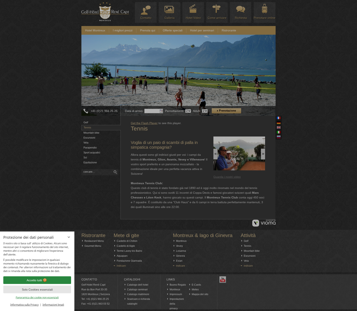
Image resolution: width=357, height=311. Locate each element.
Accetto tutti (34, 280)
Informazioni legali (53, 304)
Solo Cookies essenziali (37, 289)
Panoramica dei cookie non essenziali (37, 297)
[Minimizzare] (68, 237)
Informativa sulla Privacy (24, 304)
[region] (37, 257)
